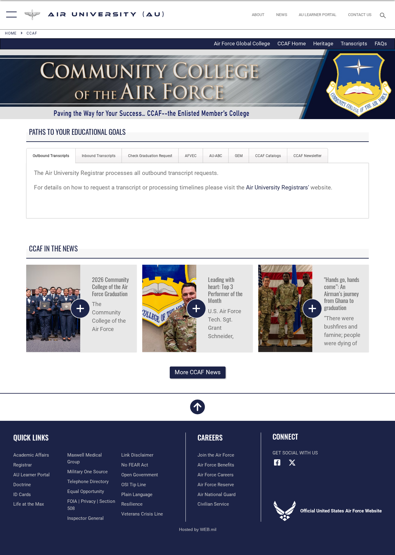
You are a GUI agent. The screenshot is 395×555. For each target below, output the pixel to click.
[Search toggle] (384, 14)
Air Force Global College (242, 43)
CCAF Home (291, 43)
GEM (239, 156)
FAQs (381, 43)
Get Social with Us (295, 453)
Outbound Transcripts (51, 156)
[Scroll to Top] (197, 410)
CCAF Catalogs (268, 156)
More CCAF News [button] (198, 372)
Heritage (323, 43)
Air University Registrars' (277, 187)
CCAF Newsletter (307, 156)
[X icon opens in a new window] (292, 462)
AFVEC (191, 156)
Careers (210, 438)
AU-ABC (215, 156)
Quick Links (30, 438)
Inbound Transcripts (98, 156)
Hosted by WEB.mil (197, 529)
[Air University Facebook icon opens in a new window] (277, 462)
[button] (10, 14)
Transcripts (354, 43)
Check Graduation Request (150, 156)
